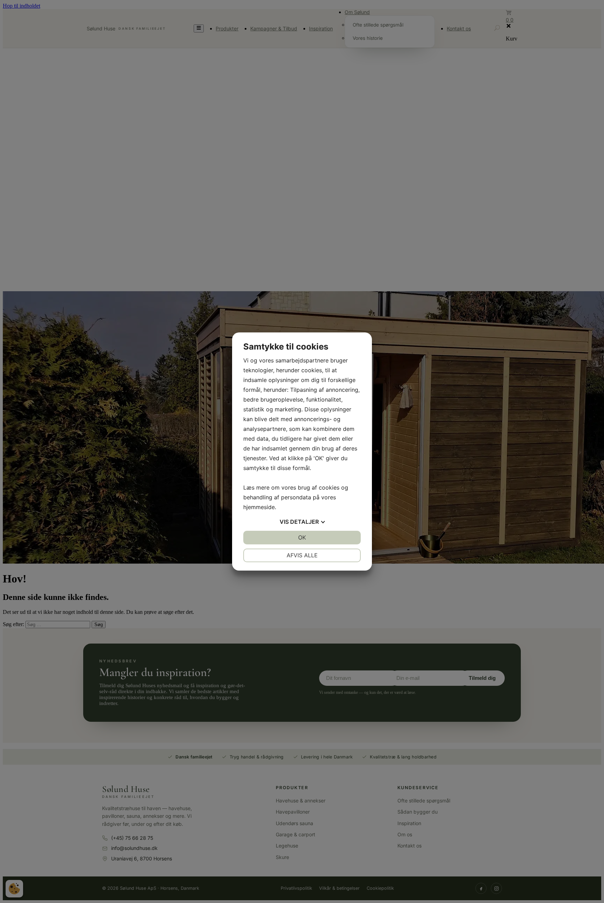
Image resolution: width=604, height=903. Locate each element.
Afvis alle (302, 555)
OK (302, 537)
